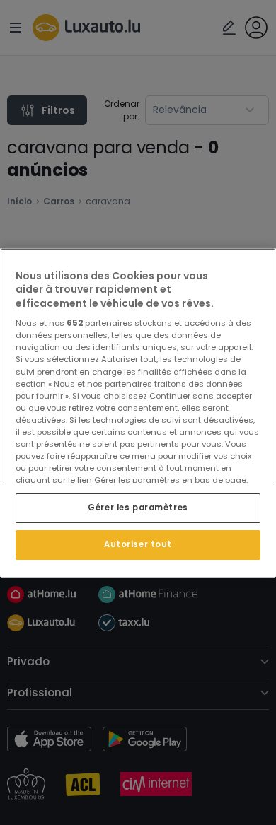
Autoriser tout (138, 544)
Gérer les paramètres (138, 507)
